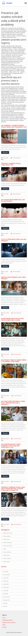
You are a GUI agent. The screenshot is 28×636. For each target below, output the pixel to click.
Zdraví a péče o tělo (7, 545)
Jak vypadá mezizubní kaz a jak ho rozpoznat (13, 200)
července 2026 (6, 574)
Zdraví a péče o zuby (7, 533)
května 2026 (5, 581)
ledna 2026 (5, 593)
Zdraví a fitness (6, 561)
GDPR (3, 625)
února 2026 (5, 590)
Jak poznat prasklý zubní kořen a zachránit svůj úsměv (13, 360)
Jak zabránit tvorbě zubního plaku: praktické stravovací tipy (14, 126)
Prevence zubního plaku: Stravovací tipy (11, 164)
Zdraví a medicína (7, 558)
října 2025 (5, 603)
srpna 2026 (5, 571)
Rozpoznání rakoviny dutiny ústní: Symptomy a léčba (12, 319)
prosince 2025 (6, 597)
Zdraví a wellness (7, 536)
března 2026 (6, 587)
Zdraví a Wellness (7, 552)
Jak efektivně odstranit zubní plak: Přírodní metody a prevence (13, 402)
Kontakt (4, 627)
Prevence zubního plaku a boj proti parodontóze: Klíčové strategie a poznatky (13, 488)
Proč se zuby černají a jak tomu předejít (13, 278)
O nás (3, 618)
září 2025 (5, 606)
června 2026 (5, 578)
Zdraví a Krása (6, 555)
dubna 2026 (5, 584)
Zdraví (4, 549)
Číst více (5, 152)
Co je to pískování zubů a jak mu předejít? (13, 240)
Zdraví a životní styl (7, 542)
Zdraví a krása (6, 539)
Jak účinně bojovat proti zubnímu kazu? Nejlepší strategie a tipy (11, 445)
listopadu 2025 (6, 600)
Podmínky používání (7, 620)
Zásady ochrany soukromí (8, 622)
